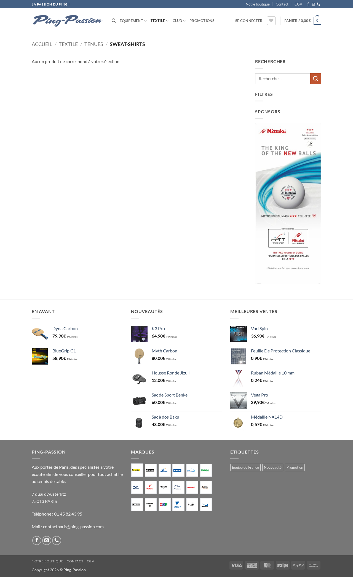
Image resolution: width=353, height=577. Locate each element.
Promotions (202, 20)
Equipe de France (245, 467)
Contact (282, 4)
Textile (158, 20)
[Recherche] (114, 20)
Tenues (93, 44)
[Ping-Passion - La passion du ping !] (67, 21)
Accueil (42, 44)
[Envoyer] (315, 78)
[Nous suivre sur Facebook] (308, 4)
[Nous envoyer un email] (313, 4)
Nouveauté (273, 467)
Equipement (131, 20)
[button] (249, 20)
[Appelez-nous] (318, 4)
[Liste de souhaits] (271, 20)
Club (177, 20)
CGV (298, 4)
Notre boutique (258, 4)
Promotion (295, 467)
